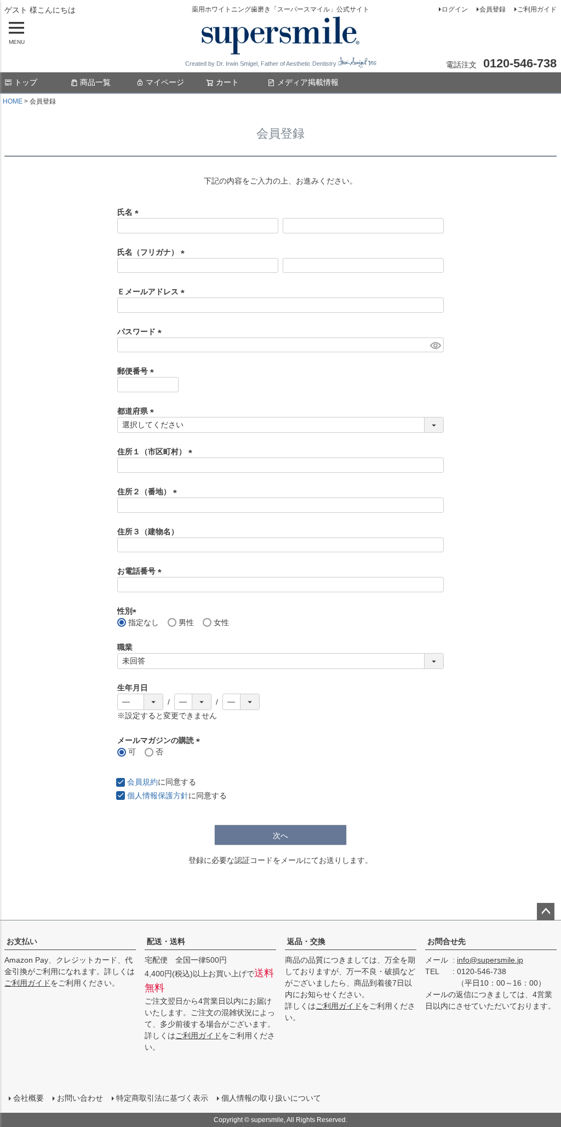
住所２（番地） (149, 491)
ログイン (455, 9)
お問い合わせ (80, 1098)
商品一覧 (95, 82)
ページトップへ (545, 911)
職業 (125, 647)
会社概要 (28, 1098)
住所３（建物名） (148, 531)
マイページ (165, 82)
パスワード (141, 331)
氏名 (129, 212)
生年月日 (132, 687)
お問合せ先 (446, 941)
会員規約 (142, 781)
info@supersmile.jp (490, 960)
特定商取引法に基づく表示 (162, 1098)
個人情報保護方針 (157, 795)
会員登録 (492, 9)
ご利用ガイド (537, 9)
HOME (12, 101)
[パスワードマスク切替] (435, 345)
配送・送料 (166, 941)
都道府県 (137, 411)
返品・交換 (306, 941)
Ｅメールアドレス (152, 291)
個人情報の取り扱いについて (271, 1098)
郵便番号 (137, 371)
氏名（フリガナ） (152, 252)
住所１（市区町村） (156, 451)
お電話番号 (141, 571)
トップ (25, 82)
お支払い (22, 941)
